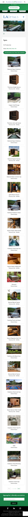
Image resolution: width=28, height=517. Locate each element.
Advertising (12, 511)
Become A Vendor (20, 511)
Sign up (14, 503)
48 (10, 48)
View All (14, 48)
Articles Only (22, 11)
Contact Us (11, 512)
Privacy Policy (4, 515)
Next (19, 488)
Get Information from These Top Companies (15, 52)
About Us (17, 512)
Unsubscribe (5, 513)
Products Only (13, 11)
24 (7, 48)
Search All (5, 11)
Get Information (14, 7)
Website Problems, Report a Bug (17, 513)
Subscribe (5, 511)
